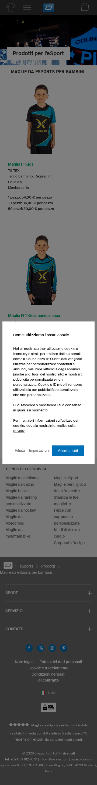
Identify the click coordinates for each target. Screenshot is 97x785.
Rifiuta (20, 450)
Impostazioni (39, 450)
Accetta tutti (68, 450)
